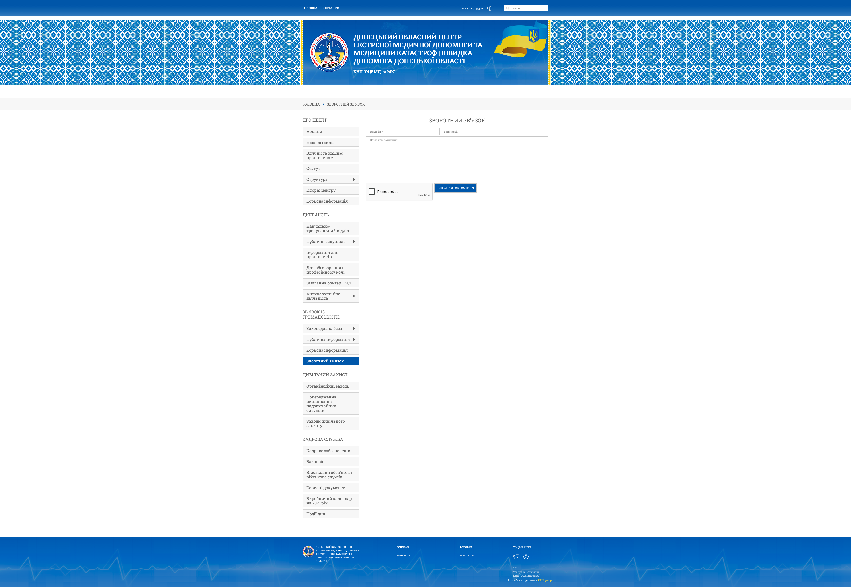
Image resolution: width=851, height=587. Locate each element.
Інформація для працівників (322, 254)
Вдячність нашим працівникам (324, 155)
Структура (317, 179)
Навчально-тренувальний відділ (327, 228)
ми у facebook (473, 8)
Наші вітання (320, 142)
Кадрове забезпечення (328, 450)
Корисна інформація (327, 201)
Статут (313, 168)
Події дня (315, 513)
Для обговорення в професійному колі (325, 270)
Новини (314, 131)
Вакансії (314, 461)
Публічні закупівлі (325, 241)
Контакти (330, 8)
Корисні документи (325, 487)
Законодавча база (324, 328)
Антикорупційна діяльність (323, 296)
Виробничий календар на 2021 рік (329, 501)
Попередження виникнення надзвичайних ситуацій (321, 403)
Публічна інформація (328, 339)
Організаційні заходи (327, 386)
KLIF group (545, 580)
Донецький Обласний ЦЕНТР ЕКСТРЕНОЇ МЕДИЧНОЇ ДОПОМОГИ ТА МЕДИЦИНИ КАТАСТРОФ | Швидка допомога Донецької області (337, 554)
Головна (310, 8)
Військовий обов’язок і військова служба (329, 474)
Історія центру (321, 190)
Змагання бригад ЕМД (328, 283)
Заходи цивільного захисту (325, 423)
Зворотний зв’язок (325, 361)
